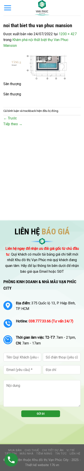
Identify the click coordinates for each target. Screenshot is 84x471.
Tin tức (61, 453)
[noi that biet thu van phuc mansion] (42, 67)
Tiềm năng (44, 453)
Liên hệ (75, 453)
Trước (10, 118)
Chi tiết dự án (53, 450)
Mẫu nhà (26, 453)
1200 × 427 (68, 34)
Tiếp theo (12, 124)
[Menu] (7, 7)
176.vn (54, 465)
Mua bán (15, 450)
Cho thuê (32, 450)
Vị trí (71, 450)
